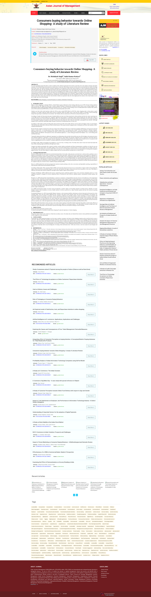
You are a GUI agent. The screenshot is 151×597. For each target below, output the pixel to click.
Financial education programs (38, 555)
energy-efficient (79, 543)
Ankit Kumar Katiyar (50, 29)
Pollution (112, 506)
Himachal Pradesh (57, 555)
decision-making (80, 511)
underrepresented (54, 516)
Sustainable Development (97, 521)
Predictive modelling (92, 514)
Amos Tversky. (71, 543)
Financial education (81, 516)
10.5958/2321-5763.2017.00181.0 (43, 273)
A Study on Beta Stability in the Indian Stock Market (48, 422)
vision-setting (79, 509)
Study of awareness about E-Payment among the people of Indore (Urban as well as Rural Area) (61, 269)
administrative (88, 511)
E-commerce (60, 47)
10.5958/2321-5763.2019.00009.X (43, 406)
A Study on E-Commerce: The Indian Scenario (46, 371)
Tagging (46, 519)
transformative (101, 535)
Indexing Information (109, 85)
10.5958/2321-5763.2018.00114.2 (43, 303)
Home (34, 13)
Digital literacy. (90, 516)
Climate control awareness (96, 519)
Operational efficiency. (36, 516)
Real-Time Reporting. (85, 538)
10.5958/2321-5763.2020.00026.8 (43, 313)
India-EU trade (105, 523)
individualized (103, 538)
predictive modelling (46, 552)
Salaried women (48, 555)
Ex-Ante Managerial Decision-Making (67, 528)
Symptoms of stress (105, 555)
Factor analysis (89, 531)
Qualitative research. (77, 555)
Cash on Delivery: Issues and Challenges (45, 289)
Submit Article (114, 13)
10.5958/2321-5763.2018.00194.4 (43, 466)
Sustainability (86, 545)
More (76, 13)
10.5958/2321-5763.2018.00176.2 (43, 365)
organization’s (56, 526)
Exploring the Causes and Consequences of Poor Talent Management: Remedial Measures (60, 329)
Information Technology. (70, 47)
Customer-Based (50, 547)
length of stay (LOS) (56, 552)
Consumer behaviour (108, 516)
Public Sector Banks (78, 545)
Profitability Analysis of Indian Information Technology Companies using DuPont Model (59, 360)
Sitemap (65, 593)
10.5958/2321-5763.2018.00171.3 (43, 426)
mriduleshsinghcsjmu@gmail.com (44, 31)
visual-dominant (35, 547)
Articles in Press (107, 90)
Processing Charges (107, 81)
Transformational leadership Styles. (67, 511)
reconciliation (109, 535)
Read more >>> (116, 47)
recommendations (58, 506)
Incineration (105, 506)
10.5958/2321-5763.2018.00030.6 (43, 436)
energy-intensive (44, 523)
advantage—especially (81, 526)
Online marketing (83, 535)
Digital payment (52, 519)
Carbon (41, 519)
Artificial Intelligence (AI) (60, 540)
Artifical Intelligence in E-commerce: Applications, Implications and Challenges (56, 319)
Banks (68, 540)
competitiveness (53, 523)
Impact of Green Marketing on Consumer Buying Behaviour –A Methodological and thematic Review (62, 442)
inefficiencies (83, 506)
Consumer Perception (52, 47)
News (83, 13)
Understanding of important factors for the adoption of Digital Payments (54, 412)
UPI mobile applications (62, 519)
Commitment (112, 509)
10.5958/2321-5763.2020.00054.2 (43, 283)
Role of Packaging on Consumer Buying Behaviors (48, 299)
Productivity (83, 533)
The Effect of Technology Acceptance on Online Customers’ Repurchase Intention (57, 279)
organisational (43, 533)
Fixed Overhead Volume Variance (51, 528)
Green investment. (35, 523)
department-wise (43, 514)
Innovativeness (35, 540)
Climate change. (48, 526)
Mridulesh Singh (41, 29)
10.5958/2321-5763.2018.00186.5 (43, 375)
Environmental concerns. (109, 519)
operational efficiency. (75, 552)
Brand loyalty (78, 547)
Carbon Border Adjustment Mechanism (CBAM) (77, 523)
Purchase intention (75, 535)
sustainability (34, 506)
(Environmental (74, 521)
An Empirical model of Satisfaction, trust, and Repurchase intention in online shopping (58, 309)
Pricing (83, 531)
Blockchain (58, 538)
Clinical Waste (99, 506)
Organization (58, 533)
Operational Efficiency (109, 545)
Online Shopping (42, 47)
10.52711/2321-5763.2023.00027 (43, 416)
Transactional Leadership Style (52, 511)
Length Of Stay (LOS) (102, 514)
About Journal (35, 1)
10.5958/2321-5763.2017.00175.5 (43, 345)
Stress (96, 533)
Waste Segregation (35, 509)
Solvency (44, 521)
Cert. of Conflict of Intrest (110, 77)
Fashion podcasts (59, 547)
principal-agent (35, 538)
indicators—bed (35, 514)
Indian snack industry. (98, 531)
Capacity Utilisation (110, 526)
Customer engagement (87, 547)
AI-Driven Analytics (110, 528)
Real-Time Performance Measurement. (53, 531)
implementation (42, 538)
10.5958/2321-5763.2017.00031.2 (43, 293)
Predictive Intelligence (100, 526)
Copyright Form (107, 72)
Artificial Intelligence (75, 538)
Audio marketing (97, 547)
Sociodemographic (99, 516)
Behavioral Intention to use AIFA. (105, 540)
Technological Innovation (66, 545)
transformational (53, 509)
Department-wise (52, 514)
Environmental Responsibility (97, 545)
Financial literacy (62, 516)
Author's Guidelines (109, 63)
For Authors (66, 13)
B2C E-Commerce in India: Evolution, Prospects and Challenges (52, 432)
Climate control (35, 519)
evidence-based (96, 511)
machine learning (65, 552)
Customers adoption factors (91, 540)
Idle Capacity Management (37, 528)
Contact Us (44, 1)
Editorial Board (54, 13)
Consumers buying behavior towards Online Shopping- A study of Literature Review (64, 22)
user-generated (35, 535)
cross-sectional (67, 506)
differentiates (51, 540)
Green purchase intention (84, 519)
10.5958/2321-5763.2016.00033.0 (43, 385)
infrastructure (91, 506)
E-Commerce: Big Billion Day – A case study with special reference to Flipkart (56, 380)
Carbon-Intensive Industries (37, 526)
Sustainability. (66, 521)
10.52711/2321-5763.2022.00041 (43, 323)
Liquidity (50, 521)
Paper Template (107, 68)
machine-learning (113, 511)
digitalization (45, 516)
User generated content (64, 535)
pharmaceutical (108, 531)
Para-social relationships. (108, 547)
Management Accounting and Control (85, 528)
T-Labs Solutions (109, 595)
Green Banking (56, 545)
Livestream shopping (44, 535)
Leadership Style (40, 511)
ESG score (88, 521)
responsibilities (93, 552)
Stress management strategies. (38, 557)
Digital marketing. (92, 535)
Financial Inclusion (72, 516)
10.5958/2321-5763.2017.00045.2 (43, 456)
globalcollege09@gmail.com (59, 31)
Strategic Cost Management (37, 531)
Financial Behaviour (67, 555)
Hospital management (81, 514)
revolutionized (111, 533)
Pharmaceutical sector (74, 533)
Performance (65, 533)
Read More (91, 274)
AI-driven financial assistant (77, 540)
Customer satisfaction (67, 531)
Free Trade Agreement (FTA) (95, 523)
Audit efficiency (51, 538)
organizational (91, 526)
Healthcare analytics (71, 514)
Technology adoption (108, 521)
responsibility (49, 545)
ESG (54, 521)
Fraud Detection (65, 538)
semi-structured (75, 506)
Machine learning (111, 514)
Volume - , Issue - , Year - (46, 43)
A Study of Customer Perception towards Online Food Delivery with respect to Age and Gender (61, 390)
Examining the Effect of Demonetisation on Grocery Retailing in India (53, 462)
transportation (42, 506)
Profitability (59, 521)
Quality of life (90, 533)
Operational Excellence (99, 528)
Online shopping (53, 535)
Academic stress (86, 555)
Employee (34, 511)
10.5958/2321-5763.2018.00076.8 (42, 33)
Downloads (104, 575)
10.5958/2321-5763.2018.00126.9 (43, 446)
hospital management (36, 552)
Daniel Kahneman (62, 543)
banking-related (94, 538)
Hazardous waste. (45, 509)
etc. (116, 545)
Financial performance (36, 521)
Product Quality (76, 531)
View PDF (91, 59)
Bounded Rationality (53, 543)
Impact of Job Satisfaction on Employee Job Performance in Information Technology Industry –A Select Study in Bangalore (64, 401)
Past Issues (42, 13)
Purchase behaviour (73, 519)
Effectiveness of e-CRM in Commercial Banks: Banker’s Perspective (53, 452)
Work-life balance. (103, 533)
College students (95, 555)
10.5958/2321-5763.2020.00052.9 (43, 395)
